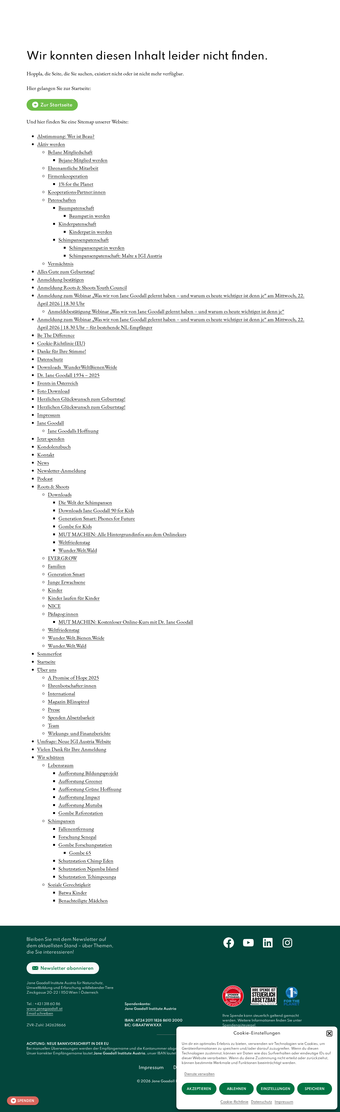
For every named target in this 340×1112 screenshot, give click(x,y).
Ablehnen (236, 1089)
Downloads (59, 494)
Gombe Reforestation (80, 812)
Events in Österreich (57, 383)
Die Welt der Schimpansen (85, 502)
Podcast (45, 478)
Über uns (46, 669)
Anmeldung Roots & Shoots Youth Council (82, 287)
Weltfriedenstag (74, 542)
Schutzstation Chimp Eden (85, 860)
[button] (329, 1033)
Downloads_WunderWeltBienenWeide (77, 367)
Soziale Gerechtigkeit (69, 884)
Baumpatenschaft (76, 207)
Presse (54, 709)
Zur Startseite (56, 105)
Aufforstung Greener (80, 781)
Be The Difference (56, 335)
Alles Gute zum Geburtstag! (66, 271)
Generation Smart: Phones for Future (96, 518)
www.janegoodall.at (44, 1009)
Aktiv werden (51, 144)
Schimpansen (61, 820)
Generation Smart (66, 574)
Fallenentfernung (76, 828)
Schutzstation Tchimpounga (87, 876)
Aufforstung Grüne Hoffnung (89, 789)
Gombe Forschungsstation (85, 844)
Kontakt (45, 454)
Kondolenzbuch (54, 446)
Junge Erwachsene (66, 582)
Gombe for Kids (75, 526)
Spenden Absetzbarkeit (71, 717)
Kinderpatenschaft (77, 223)
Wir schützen (50, 757)
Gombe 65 (80, 852)
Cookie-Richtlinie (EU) (61, 343)
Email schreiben (40, 1013)
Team (53, 725)
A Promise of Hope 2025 (73, 677)
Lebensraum (61, 765)
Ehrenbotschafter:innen (72, 685)
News (43, 462)
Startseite (46, 661)
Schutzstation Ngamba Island (88, 868)
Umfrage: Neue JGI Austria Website (74, 741)
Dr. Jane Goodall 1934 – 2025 (68, 375)
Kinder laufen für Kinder (74, 597)
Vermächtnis (60, 263)
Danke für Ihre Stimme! (61, 351)
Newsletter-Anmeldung (61, 470)
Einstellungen (275, 1089)
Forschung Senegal (77, 836)
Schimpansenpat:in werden (97, 247)
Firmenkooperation (68, 176)
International (61, 693)
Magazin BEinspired (68, 701)
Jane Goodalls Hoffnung (73, 430)
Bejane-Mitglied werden (83, 160)
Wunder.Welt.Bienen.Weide (76, 637)
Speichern (315, 1089)
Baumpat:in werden (89, 215)
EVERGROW (62, 558)
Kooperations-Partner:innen (77, 191)
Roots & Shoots (53, 486)
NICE (54, 605)
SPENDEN (25, 1101)
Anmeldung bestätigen (60, 279)
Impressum (284, 1102)
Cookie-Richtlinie (234, 1102)
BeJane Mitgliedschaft (70, 152)
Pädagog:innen (63, 613)
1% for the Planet (75, 183)
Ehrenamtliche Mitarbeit (73, 168)
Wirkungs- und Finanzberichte (79, 733)
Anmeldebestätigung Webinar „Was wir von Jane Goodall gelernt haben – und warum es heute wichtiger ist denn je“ (166, 311)
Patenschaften (62, 199)
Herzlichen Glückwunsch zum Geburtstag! (81, 398)
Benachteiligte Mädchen (83, 900)
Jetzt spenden (51, 438)
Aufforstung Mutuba (80, 804)
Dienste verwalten (199, 1074)
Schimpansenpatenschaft (83, 239)
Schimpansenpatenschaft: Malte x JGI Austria (115, 255)
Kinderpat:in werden (90, 231)
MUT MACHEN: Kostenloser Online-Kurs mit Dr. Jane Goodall (125, 621)
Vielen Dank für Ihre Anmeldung (71, 749)
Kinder (55, 590)
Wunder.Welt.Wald (77, 550)
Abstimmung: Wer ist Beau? (66, 136)
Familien (57, 566)
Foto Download (53, 390)
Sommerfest (49, 653)
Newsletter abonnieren (67, 968)
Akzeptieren (199, 1089)
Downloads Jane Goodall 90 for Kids (96, 510)
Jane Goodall (50, 422)
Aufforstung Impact (79, 797)
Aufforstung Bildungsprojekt (88, 773)
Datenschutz (261, 1102)
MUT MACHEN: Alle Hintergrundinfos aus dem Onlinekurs (122, 534)
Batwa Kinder (72, 892)
